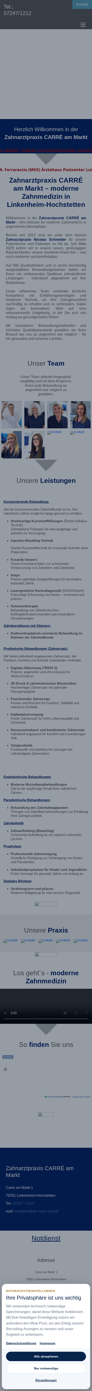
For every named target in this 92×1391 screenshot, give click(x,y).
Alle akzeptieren (46, 1356)
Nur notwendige (46, 1368)
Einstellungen (46, 1380)
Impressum (47, 1343)
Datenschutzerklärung (21, 1343)
